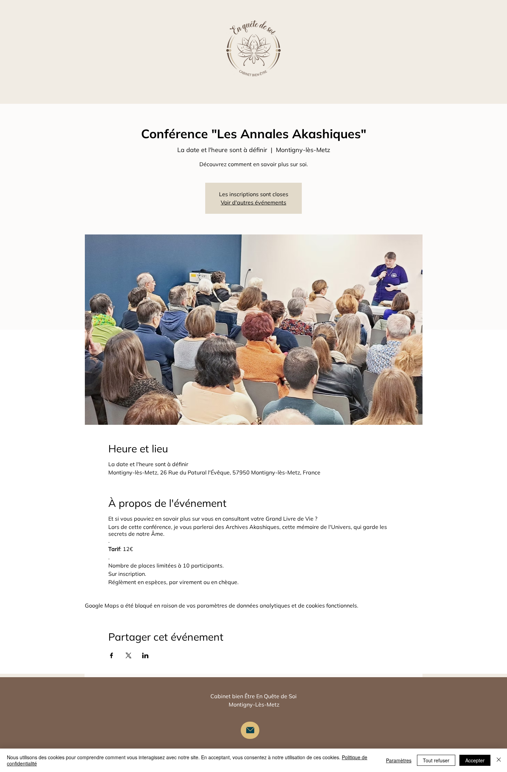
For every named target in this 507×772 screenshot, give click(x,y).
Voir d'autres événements (253, 202)
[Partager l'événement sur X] (128, 655)
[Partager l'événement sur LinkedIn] (145, 655)
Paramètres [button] (398, 760)
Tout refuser (436, 760)
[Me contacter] (250, 730)
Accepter (475, 760)
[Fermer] (499, 760)
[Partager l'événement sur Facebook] (111, 655)
